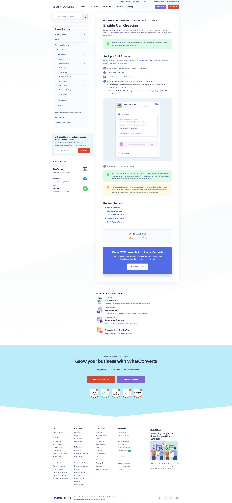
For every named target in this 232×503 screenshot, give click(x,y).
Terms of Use (78, 497)
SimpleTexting (100, 444)
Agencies (77, 432)
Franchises (78, 438)
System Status (124, 451)
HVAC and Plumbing (81, 478)
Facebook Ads (101, 454)
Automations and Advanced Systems (68, 112)
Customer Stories (123, 435)
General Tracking (64, 63)
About (120, 460)
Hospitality (77, 451)
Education (77, 475)
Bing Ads (99, 451)
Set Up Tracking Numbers (115, 222)
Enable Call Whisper (114, 207)
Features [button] (83, 7)
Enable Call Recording (114, 211)
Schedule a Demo (124, 448)
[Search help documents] (84, 17)
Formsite (99, 460)
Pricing (130, 7)
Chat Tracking (63, 94)
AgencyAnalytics (101, 435)
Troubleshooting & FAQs (63, 122)
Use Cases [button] (94, 7)
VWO (98, 448)
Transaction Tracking (65, 90)
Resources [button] (119, 7)
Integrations (59, 117)
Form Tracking (63, 72)
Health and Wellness (81, 463)
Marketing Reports (59, 466)
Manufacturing (79, 484)
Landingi (99, 466)
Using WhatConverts (62, 45)
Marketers (77, 435)
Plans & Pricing (58, 432)
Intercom (99, 457)
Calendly (99, 432)
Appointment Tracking (65, 76)
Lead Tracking (61, 54)
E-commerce (57, 451)
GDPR (93, 497)
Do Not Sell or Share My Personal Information (114, 497)
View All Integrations (102, 469)
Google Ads (100, 441)
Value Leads (57, 460)
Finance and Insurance (81, 454)
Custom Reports (58, 469)
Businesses (78, 441)
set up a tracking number (140, 61)
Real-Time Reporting (59, 475)
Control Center (61, 50)
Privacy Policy (86, 497)
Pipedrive (99, 438)
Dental (76, 469)
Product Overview (124, 466)
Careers (123, 463)
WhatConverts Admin (62, 40)
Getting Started (60, 35)
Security (98, 497)
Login (144, 1)
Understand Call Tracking (115, 218)
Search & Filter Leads (60, 454)
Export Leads (57, 463)
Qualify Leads (57, 457)
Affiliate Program (125, 1)
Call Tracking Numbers (60, 478)
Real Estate (78, 457)
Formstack (99, 463)
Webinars (121, 444)
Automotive (78, 460)
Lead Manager (61, 101)
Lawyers (77, 481)
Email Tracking (63, 81)
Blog (119, 438)
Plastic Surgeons (79, 472)
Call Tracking (62, 68)
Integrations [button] (107, 7)
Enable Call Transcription (115, 215)
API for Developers (124, 441)
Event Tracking (63, 85)
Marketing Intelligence (60, 472)
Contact (120, 469)
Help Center (107, 20)
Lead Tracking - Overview (65, 59)
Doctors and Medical (81, 466)
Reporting (60, 105)
